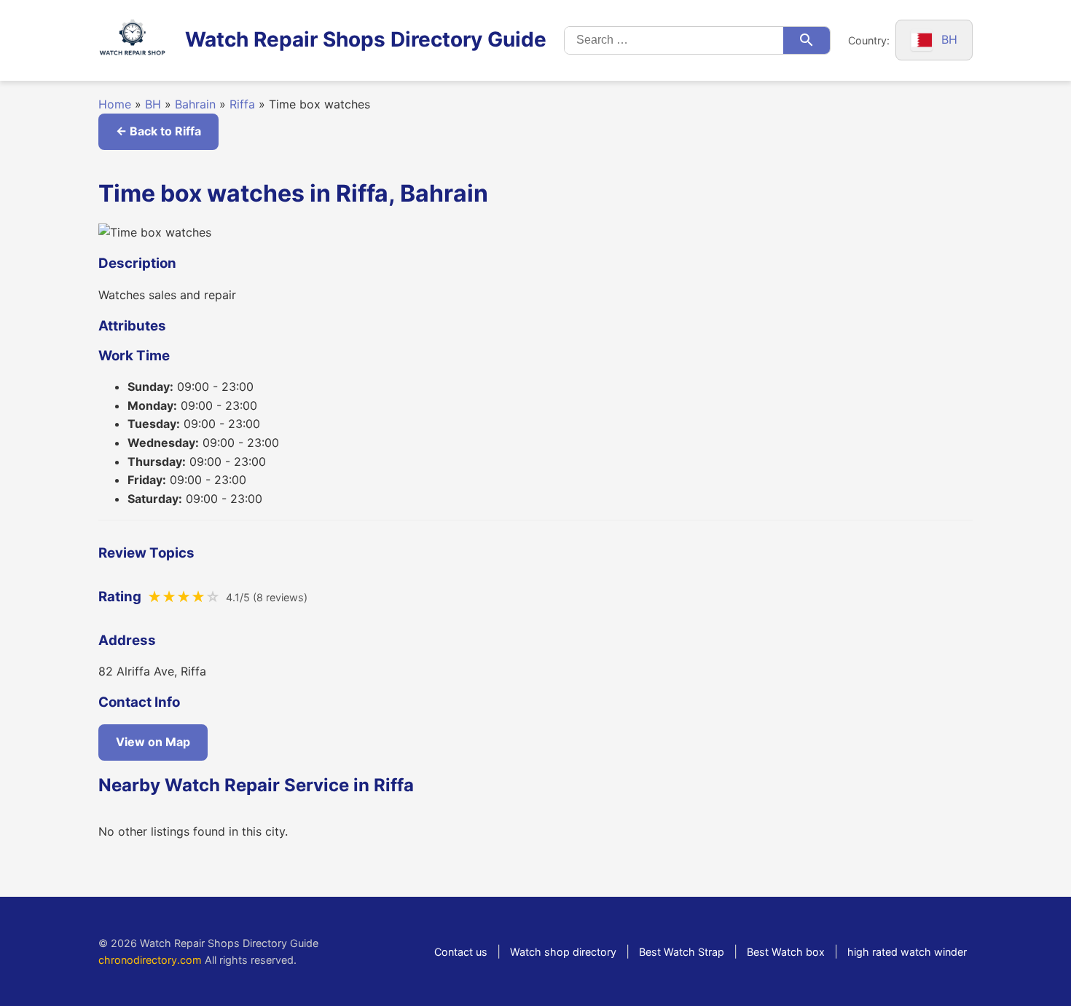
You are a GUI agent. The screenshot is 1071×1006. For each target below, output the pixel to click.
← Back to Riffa (158, 131)
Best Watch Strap (681, 952)
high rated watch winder (907, 952)
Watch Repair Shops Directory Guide (365, 39)
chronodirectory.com (150, 960)
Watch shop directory (563, 952)
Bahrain (195, 104)
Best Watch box (786, 952)
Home (114, 104)
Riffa (242, 104)
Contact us (460, 952)
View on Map (153, 741)
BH (153, 104)
